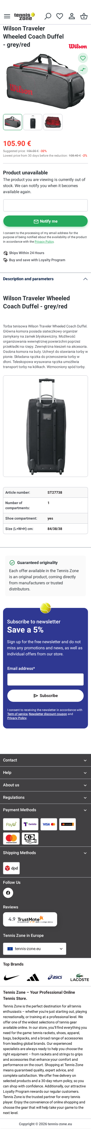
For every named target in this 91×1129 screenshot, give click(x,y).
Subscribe (49, 695)
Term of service (17, 714)
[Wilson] (78, 46)
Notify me (49, 221)
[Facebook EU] (8, 893)
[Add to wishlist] (83, 58)
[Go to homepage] (24, 16)
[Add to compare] (83, 69)
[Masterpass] (67, 824)
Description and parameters (28, 278)
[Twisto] (30, 824)
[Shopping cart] (84, 16)
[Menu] (7, 16)
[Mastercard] (11, 838)
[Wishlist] (60, 16)
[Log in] (72, 16)
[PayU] (11, 824)
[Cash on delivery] (30, 838)
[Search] (47, 16)
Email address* (21, 668)
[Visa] (48, 824)
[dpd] (11, 868)
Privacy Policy (44, 241)
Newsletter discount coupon (48, 714)
